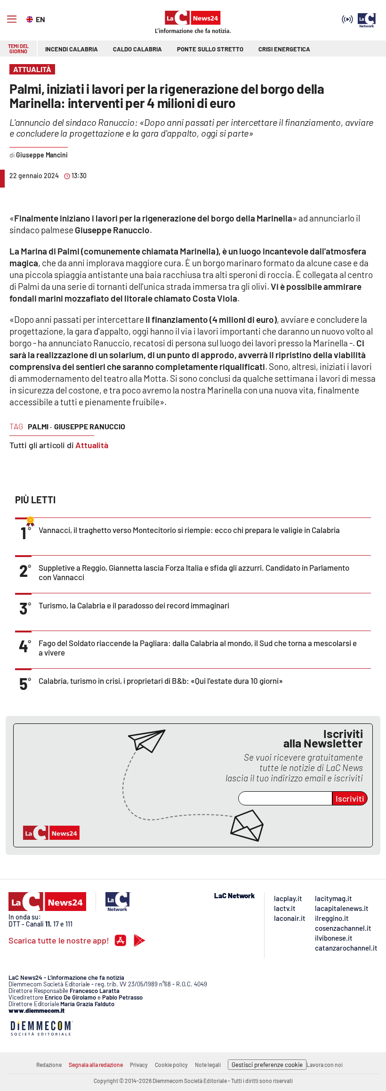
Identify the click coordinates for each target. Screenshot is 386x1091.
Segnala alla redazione (96, 1064)
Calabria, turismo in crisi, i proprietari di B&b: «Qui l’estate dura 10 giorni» (161, 680)
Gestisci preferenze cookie (267, 1064)
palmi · (40, 426)
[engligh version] (31, 18)
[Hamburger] (11, 19)
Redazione (49, 1064)
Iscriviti (350, 798)
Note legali (208, 1064)
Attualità (91, 445)
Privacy (139, 1064)
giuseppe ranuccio (89, 426)
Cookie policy (171, 1064)
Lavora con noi (324, 1064)
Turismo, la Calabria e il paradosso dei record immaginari (134, 605)
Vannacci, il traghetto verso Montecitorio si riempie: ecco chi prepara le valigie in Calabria (189, 529)
